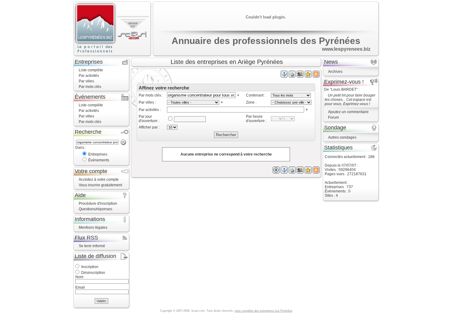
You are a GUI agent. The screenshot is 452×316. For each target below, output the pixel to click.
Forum (333, 117)
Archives (335, 71)
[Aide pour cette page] (284, 76)
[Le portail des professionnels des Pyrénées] (95, 29)
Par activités (89, 75)
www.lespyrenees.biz (346, 49)
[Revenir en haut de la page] (276, 172)
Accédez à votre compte (99, 179)
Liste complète (91, 70)
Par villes (86, 81)
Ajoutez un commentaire (348, 112)
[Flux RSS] (316, 76)
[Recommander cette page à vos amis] (300, 76)
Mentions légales (93, 227)
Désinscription (93, 273)
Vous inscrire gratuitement (100, 185)
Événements (98, 160)
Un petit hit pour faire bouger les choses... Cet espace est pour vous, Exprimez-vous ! (350, 99)
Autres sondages (342, 137)
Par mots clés (90, 87)
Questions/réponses (95, 209)
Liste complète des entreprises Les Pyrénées (263, 310)
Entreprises (97, 154)
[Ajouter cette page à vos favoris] (308, 76)
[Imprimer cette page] (292, 76)
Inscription (89, 267)
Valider (101, 301)
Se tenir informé (92, 246)
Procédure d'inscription (98, 203)
